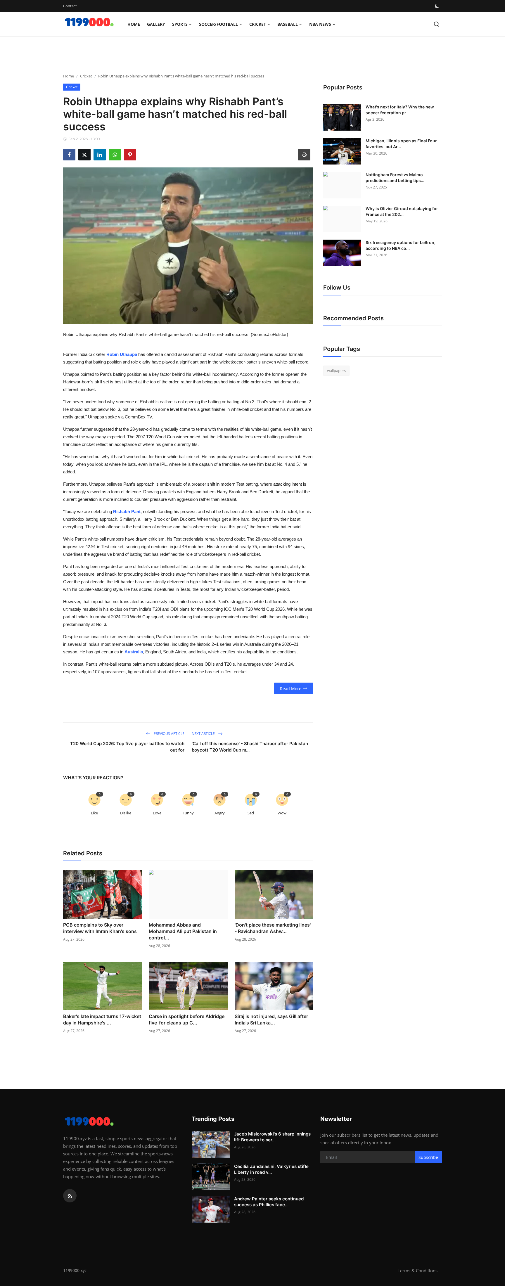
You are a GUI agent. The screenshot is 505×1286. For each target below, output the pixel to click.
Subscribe (428, 1157)
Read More (290, 688)
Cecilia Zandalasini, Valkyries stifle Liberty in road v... (271, 1169)
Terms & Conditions (417, 1270)
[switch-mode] (437, 6)
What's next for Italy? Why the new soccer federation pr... (400, 109)
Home (133, 24)
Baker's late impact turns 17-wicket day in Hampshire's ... (102, 1019)
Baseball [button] (287, 24)
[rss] (70, 1195)
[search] (436, 24)
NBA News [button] (320, 24)
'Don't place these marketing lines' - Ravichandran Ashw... (273, 928)
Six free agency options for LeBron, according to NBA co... (400, 245)
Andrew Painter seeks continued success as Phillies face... (269, 1201)
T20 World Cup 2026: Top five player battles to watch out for (127, 747)
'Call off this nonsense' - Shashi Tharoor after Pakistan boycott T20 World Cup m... (250, 747)
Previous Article (168, 733)
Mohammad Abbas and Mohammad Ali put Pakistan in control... (183, 931)
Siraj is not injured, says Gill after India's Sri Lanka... (271, 1019)
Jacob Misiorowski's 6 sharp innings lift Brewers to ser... (272, 1137)
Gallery (156, 24)
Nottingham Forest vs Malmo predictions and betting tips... (395, 177)
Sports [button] (180, 24)
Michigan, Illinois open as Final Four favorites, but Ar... (401, 143)
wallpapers (336, 370)
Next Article (204, 733)
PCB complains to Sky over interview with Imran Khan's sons (100, 928)
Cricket (86, 76)
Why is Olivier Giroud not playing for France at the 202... (402, 211)
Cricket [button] (257, 24)
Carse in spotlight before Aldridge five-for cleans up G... (186, 1019)
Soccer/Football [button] (218, 24)
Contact (70, 5)
